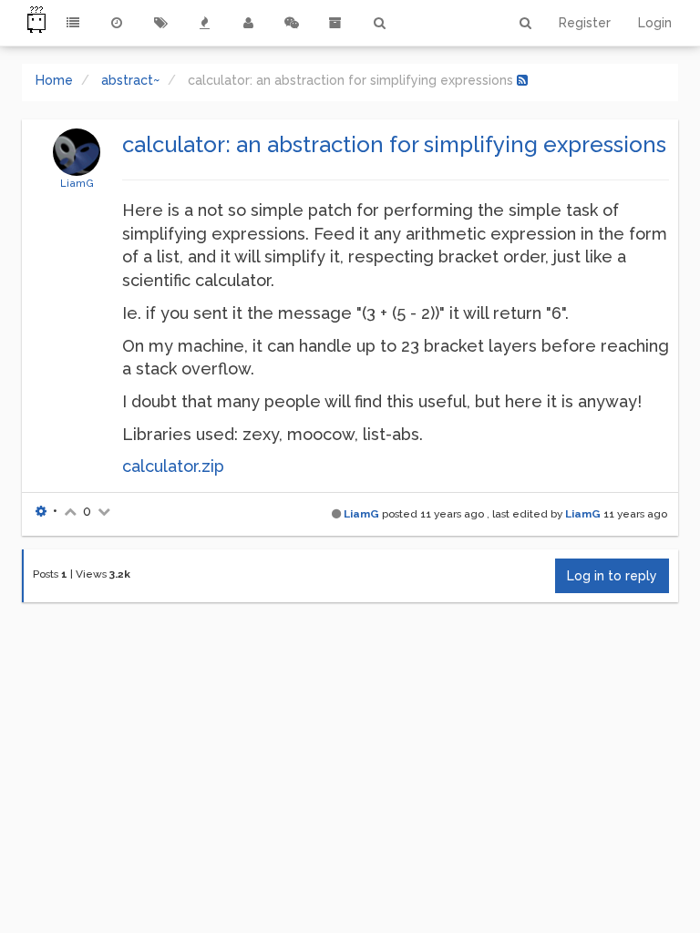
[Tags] (160, 23)
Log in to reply (612, 576)
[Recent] (117, 23)
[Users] (248, 23)
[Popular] (204, 23)
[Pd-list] (335, 23)
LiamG (77, 183)
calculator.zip (173, 466)
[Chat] (292, 23)
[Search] (379, 23)
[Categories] (73, 23)
